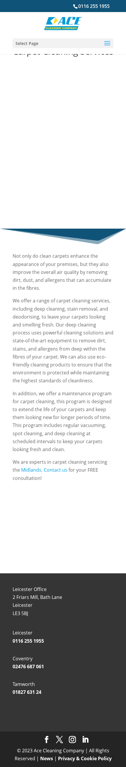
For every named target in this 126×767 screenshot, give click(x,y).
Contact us (54, 470)
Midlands (31, 470)
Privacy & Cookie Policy (85, 758)
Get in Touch (63, 538)
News (46, 758)
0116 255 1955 (94, 6)
